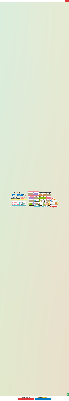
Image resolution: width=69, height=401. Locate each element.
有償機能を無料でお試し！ (43, 399)
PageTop (68, 399)
